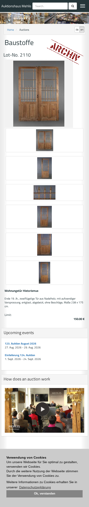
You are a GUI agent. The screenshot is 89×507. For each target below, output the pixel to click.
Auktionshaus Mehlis (16, 6)
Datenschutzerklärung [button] (35, 487)
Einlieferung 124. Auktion (20, 355)
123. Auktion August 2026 (20, 343)
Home (10, 29)
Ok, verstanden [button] (44, 493)
